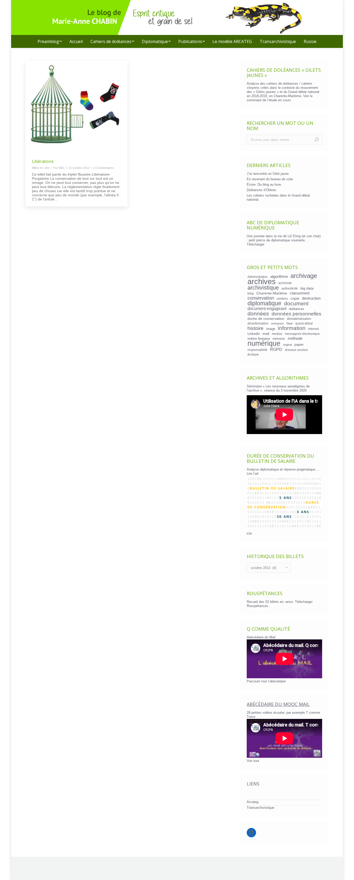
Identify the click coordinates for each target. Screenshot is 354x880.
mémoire (279, 338)
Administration (257, 276)
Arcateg (252, 802)
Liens (253, 783)
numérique (263, 343)
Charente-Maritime (271, 293)
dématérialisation (299, 318)
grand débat (304, 323)
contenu (282, 298)
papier (298, 345)
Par (59, 167)
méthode (295, 338)
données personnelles (296, 314)
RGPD (276, 349)
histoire (255, 328)
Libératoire (43, 161)
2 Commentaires (103, 167)
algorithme (279, 277)
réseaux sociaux (296, 349)
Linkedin (253, 334)
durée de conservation (265, 318)
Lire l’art (253, 473)
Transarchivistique (260, 808)
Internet (313, 328)
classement (299, 293)
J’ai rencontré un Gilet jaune (268, 174)
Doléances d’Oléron (261, 190)
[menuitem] (49, 41)
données (258, 314)
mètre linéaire (258, 338)
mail (266, 333)
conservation (260, 298)
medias (277, 333)
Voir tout (253, 761)
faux (289, 323)
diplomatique (264, 303)
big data (307, 288)
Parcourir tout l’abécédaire (266, 681)
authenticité (289, 288)
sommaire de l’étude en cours (269, 100)
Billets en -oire (40, 167)
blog (250, 293)
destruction (311, 298)
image (270, 329)
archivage (304, 276)
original (287, 344)
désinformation (257, 323)
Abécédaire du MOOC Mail (278, 704)
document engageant (266, 308)
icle (249, 533)
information (292, 328)
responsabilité (257, 349)
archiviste (285, 283)
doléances (296, 309)
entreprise (277, 323)
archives (261, 281)
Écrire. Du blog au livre (264, 184)
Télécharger (255, 244)
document (296, 303)
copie (295, 298)
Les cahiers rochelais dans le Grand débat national (278, 197)
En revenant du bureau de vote (270, 179)
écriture (253, 354)
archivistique (263, 288)
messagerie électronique (302, 333)
